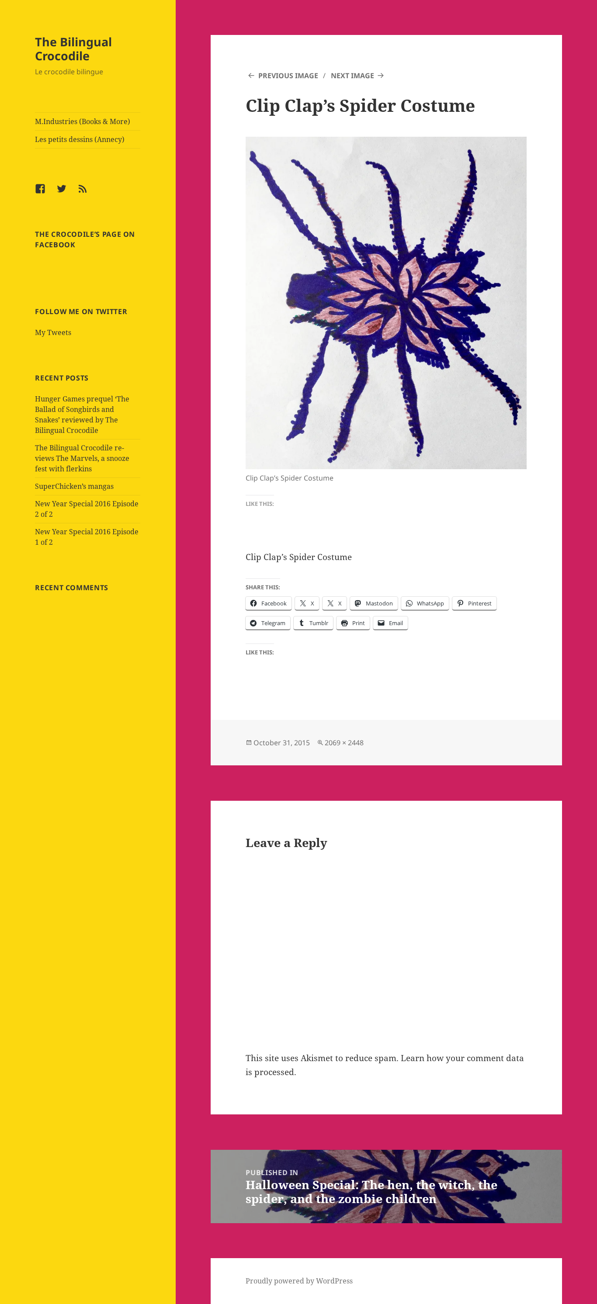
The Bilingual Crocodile (73, 49)
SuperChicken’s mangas (74, 486)
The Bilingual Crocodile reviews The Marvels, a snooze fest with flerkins (82, 458)
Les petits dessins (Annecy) (80, 139)
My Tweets (53, 332)
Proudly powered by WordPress (299, 1281)
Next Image (352, 75)
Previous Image (288, 75)
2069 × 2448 (344, 742)
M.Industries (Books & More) (82, 121)
